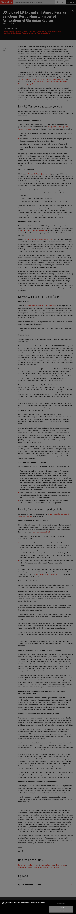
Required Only (61, 907)
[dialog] (38, 907)
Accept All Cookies (61, 910)
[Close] (74, 907)
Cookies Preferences (61, 903)
